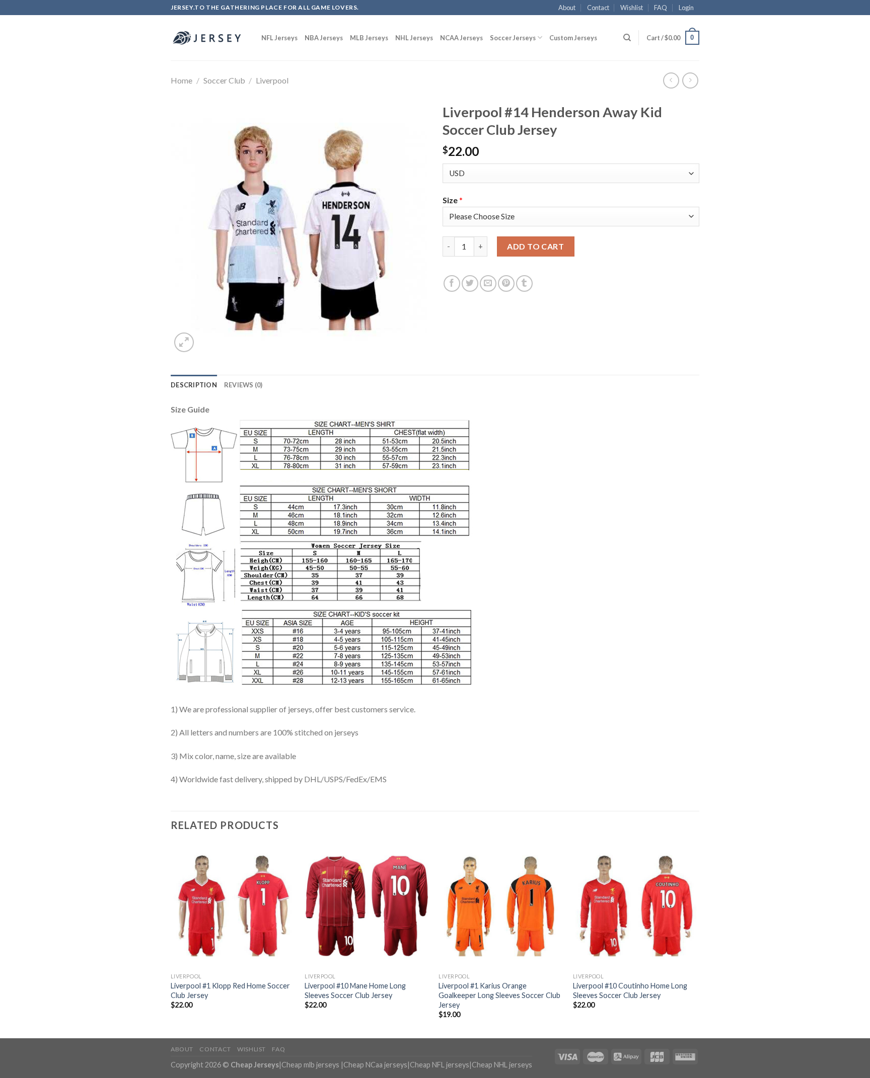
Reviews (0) (243, 385)
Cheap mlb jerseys (310, 1064)
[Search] (627, 37)
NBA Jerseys (324, 38)
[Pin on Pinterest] (506, 283)
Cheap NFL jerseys (439, 1064)
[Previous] (171, 940)
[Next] (696, 940)
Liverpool (272, 80)
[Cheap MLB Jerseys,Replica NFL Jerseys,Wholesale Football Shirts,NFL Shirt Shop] (208, 38)
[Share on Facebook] (452, 283)
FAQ (660, 8)
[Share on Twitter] (470, 283)
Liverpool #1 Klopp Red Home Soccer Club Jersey (230, 990)
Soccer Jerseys (513, 38)
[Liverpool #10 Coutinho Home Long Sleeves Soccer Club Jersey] (635, 906)
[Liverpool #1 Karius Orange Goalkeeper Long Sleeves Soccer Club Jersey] (501, 906)
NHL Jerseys (414, 38)
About (566, 8)
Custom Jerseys (573, 38)
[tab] (194, 385)
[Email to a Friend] (488, 283)
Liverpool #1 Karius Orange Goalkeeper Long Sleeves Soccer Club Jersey (499, 995)
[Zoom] (184, 342)
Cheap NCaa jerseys (375, 1064)
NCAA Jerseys (461, 38)
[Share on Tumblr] (524, 283)
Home (181, 80)
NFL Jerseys (279, 38)
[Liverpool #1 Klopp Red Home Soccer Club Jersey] (233, 906)
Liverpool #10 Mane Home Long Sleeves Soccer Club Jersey (355, 990)
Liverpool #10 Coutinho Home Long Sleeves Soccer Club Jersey (630, 990)
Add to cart (535, 246)
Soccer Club (224, 80)
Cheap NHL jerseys (502, 1064)
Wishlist (631, 8)
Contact (598, 8)
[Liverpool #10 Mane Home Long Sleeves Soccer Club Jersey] (367, 906)
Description (194, 385)
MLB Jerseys (369, 38)
